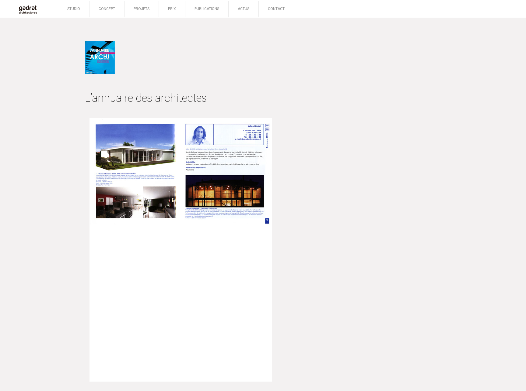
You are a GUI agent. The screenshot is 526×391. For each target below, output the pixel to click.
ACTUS (243, 9)
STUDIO (73, 9)
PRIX (172, 9)
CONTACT (276, 9)
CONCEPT (107, 9)
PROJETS (141, 9)
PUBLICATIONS (207, 9)
